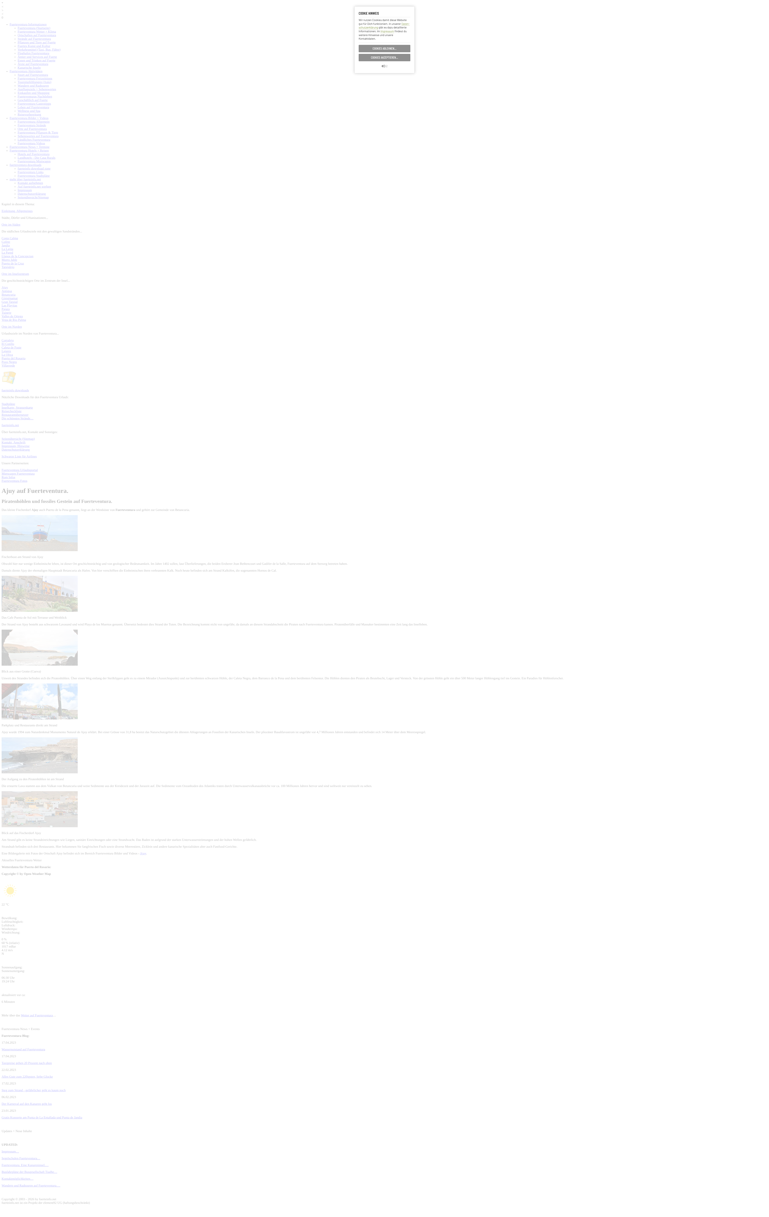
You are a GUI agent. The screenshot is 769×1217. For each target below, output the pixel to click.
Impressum (387, 31)
